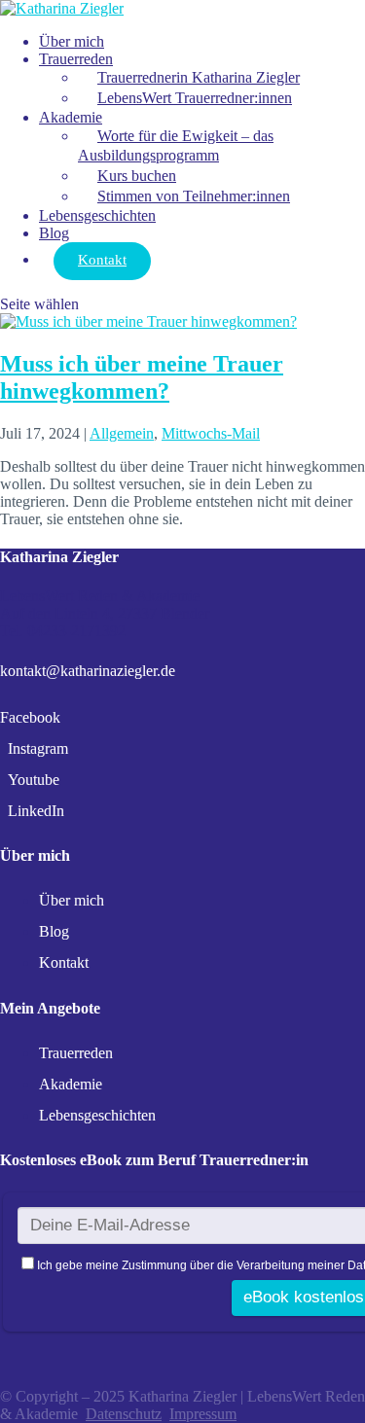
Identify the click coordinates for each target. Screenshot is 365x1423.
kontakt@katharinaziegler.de (87, 670)
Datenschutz (124, 1413)
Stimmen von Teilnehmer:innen (193, 196)
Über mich (71, 41)
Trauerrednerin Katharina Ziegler (198, 77)
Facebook (30, 717)
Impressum (203, 1413)
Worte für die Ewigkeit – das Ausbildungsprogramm (176, 145)
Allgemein (122, 433)
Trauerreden (76, 59)
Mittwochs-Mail (211, 433)
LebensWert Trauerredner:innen (194, 97)
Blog (54, 233)
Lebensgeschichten (97, 215)
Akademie (70, 117)
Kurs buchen (136, 175)
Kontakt (102, 259)
